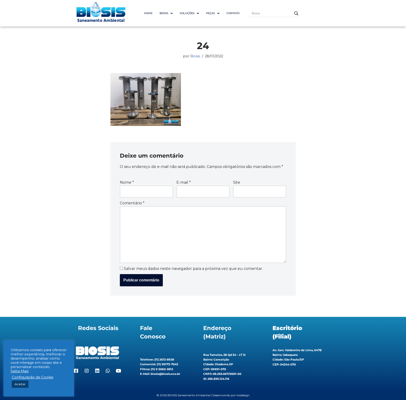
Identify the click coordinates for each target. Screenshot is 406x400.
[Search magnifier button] (296, 13)
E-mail (183, 182)
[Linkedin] (97, 371)
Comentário (132, 203)
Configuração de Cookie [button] (32, 377)
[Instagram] (86, 371)
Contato (232, 13)
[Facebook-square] (76, 371)
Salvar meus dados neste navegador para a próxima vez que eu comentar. (193, 268)
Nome (127, 182)
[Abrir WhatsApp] (394, 388)
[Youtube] (118, 371)
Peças (210, 13)
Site (236, 182)
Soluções (187, 13)
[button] (166, 13)
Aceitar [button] (20, 384)
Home (148, 13)
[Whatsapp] (108, 371)
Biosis (195, 56)
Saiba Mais (19, 371)
